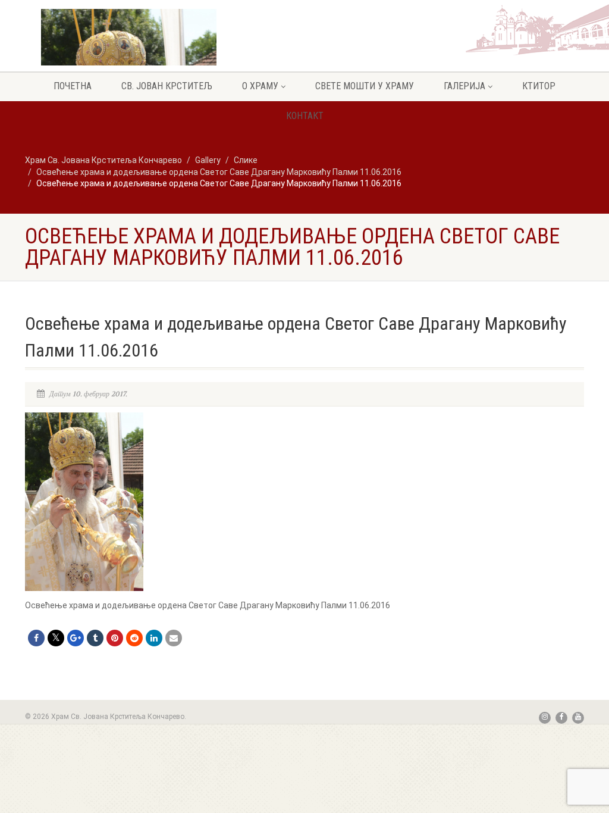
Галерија (464, 86)
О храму (260, 86)
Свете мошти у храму (364, 86)
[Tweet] (56, 638)
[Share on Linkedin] (154, 638)
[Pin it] (114, 638)
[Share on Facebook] (36, 638)
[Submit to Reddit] (134, 638)
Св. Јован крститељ (166, 86)
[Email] (173, 638)
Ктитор (538, 86)
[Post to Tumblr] (95, 638)
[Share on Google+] (75, 638)
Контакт (305, 115)
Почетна (73, 86)
